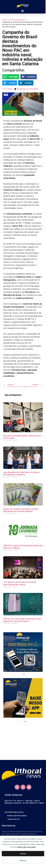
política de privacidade (26, 847)
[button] (22, 11)
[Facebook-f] (23, 787)
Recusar (23, 860)
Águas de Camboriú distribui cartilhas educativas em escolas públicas (21, 510)
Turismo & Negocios (16, 20)
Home (4, 20)
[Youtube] (28, 787)
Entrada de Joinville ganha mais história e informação (22, 436)
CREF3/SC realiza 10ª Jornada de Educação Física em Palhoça (23, 546)
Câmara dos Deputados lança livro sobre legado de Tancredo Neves (22, 619)
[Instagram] (17, 787)
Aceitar (23, 853)
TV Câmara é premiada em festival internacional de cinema (19, 583)
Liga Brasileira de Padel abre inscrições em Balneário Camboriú (21, 473)
